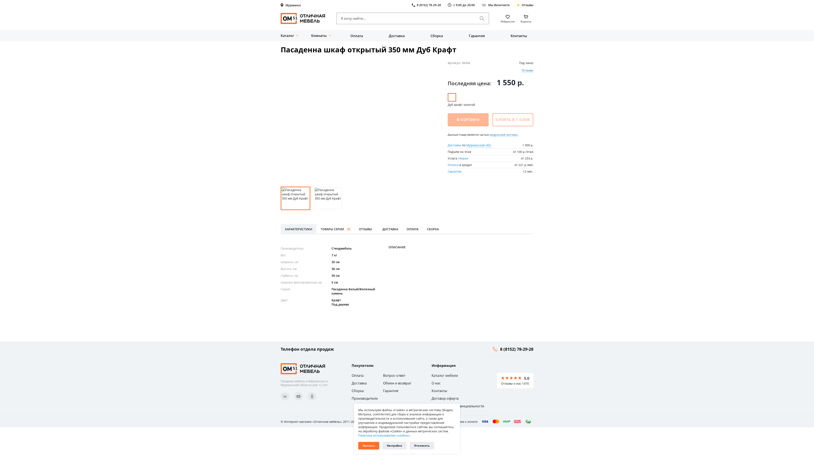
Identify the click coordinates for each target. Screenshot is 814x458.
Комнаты (319, 35)
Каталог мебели (445, 375)
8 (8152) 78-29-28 (516, 349)
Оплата (356, 36)
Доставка (397, 36)
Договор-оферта (445, 398)
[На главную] (303, 18)
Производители (365, 398)
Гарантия (477, 36)
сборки (463, 158)
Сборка (437, 36)
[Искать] (482, 18)
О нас (436, 383)
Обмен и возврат (397, 383)
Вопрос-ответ (394, 375)
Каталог (287, 35)
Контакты (519, 36)
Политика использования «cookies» (384, 435)
